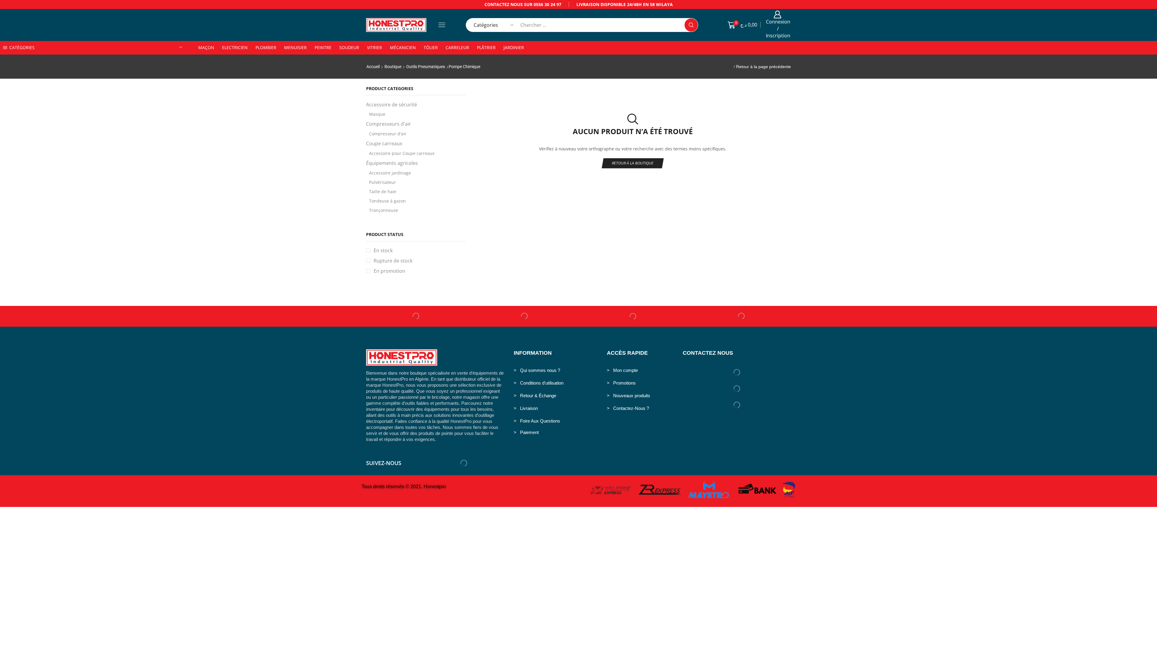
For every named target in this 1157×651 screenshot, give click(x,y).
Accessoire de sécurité (391, 104)
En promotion (389, 271)
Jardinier (513, 47)
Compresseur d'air (387, 134)
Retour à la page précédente (763, 66)
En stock (383, 250)
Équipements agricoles (392, 163)
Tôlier (431, 47)
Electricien (235, 47)
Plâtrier (486, 47)
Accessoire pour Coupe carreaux (401, 153)
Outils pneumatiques (425, 66)
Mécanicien (403, 47)
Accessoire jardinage (390, 173)
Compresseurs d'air (388, 124)
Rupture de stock (393, 260)
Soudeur (349, 47)
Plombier (266, 47)
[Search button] (691, 25)
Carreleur (457, 47)
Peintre (323, 47)
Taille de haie (382, 191)
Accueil (373, 66)
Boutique (392, 66)
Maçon (206, 47)
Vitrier (374, 47)
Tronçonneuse (383, 210)
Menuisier (295, 47)
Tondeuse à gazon (387, 201)
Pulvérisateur (382, 182)
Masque (377, 114)
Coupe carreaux (384, 143)
